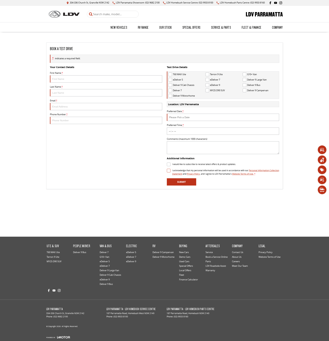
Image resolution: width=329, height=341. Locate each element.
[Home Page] (64, 14)
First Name (56, 72)
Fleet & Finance (251, 27)
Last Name (56, 86)
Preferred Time (175, 125)
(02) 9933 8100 (120, 316)
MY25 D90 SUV (54, 261)
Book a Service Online (217, 256)
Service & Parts (221, 27)
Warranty (210, 270)
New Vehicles (119, 27)
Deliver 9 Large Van (109, 270)
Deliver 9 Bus (79, 252)
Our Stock (165, 27)
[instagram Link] (281, 3)
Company (277, 27)
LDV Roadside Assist (216, 265)
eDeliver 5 (105, 261)
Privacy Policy (193, 173)
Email (53, 100)
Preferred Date (175, 111)
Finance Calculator (188, 279)
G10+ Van (104, 256)
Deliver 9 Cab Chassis (110, 274)
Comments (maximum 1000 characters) (187, 138)
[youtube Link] (275, 3)
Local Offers (185, 270)
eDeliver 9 (105, 279)
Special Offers (191, 27)
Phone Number (59, 114)
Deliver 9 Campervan (163, 252)
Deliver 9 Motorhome (163, 256)
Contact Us (237, 252)
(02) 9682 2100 (60, 316)
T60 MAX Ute (53, 252)
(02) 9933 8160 (181, 316)
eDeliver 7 (105, 265)
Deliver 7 (104, 252)
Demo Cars (184, 256)
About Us (236, 256)
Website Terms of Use (269, 256)
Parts (208, 261)
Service (209, 252)
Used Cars (184, 261)
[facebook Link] (270, 3)
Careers (236, 261)
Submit (181, 181)
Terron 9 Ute (53, 256)
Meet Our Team (240, 265)
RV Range (143, 27)
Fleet (181, 274)
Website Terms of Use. (243, 173)
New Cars (184, 252)
